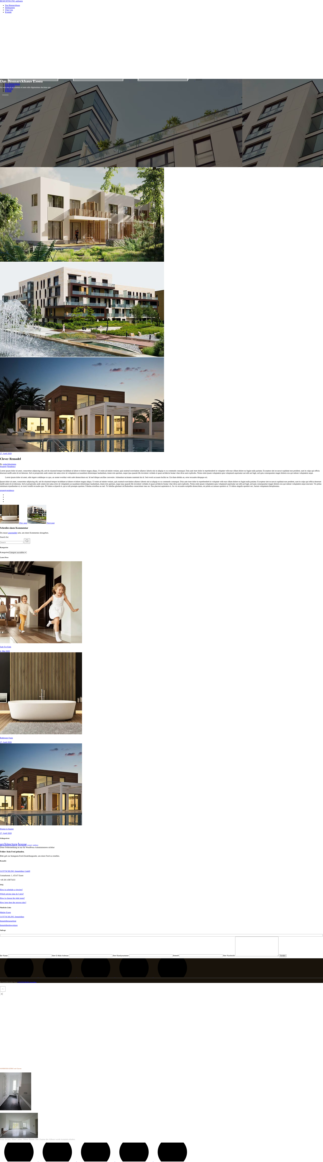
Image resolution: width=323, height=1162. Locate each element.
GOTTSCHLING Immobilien (12, 917)
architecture (9, 844)
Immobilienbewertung (9, 925)
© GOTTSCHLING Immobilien (26, 982)
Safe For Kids (5, 647)
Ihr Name (4, 956)
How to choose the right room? (12, 898)
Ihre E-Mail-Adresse (60, 956)
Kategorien (4, 552)
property (3, 490)
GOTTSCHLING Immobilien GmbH (15, 871)
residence (10, 490)
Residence (11, 466)
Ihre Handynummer (121, 956)
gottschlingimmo (9, 464)
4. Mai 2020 (5, 651)
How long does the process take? (13, 902)
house (22, 844)
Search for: (4, 537)
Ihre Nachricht (229, 956)
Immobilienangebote (8, 921)
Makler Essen (5, 912)
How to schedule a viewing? (11, 890)
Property (3, 466)
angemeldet (12, 533)
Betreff (176, 956)
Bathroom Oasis (6, 738)
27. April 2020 (6, 453)
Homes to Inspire (7, 829)
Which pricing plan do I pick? (12, 894)
